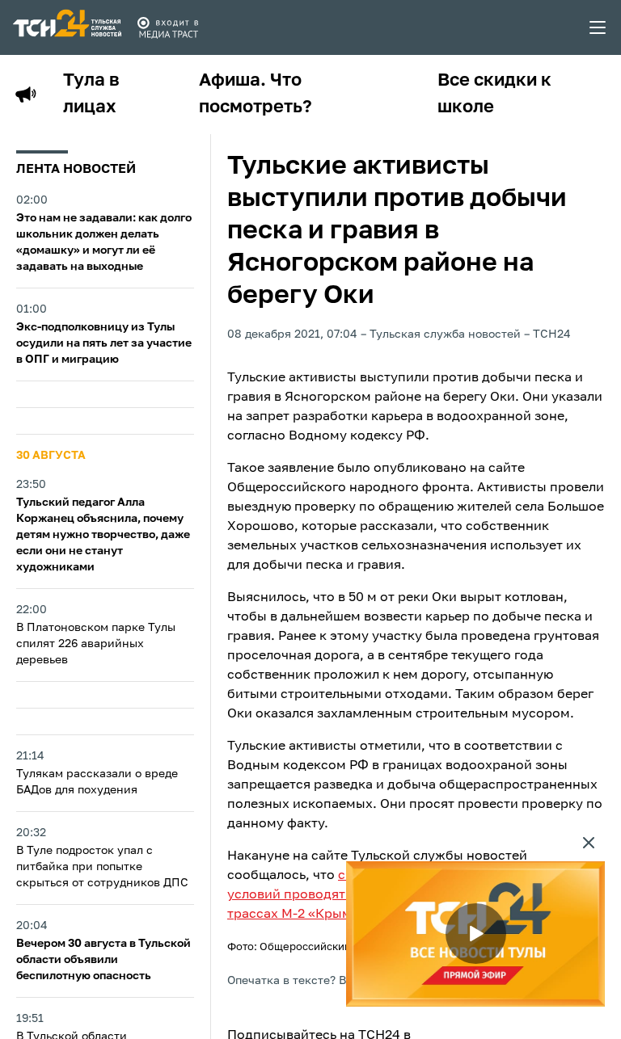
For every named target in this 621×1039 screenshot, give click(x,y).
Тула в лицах (91, 94)
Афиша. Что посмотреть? (255, 94)
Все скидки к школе (494, 94)
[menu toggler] (598, 27)
